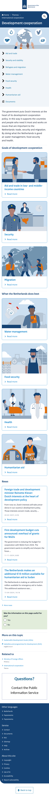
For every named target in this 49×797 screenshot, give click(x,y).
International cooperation (13, 17)
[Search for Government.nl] (44, 16)
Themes (15, 15)
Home (6, 15)
